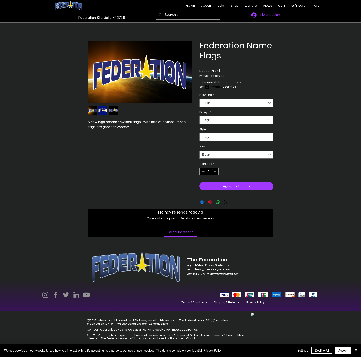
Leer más (229, 86)
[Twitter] (66, 295)
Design (205, 112)
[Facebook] (56, 295)
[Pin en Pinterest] (209, 202)
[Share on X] (225, 202)
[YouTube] (86, 295)
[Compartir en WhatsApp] (217, 202)
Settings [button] (302, 350)
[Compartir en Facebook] (202, 202)
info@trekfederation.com (223, 274)
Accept (342, 350)
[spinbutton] (209, 171)
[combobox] (236, 103)
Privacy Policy (255, 302)
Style (203, 129)
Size (203, 146)
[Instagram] (45, 295)
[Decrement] (202, 171)
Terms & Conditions (194, 302)
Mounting (206, 94)
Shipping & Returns (226, 302)
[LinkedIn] (76, 295)
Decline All (322, 350)
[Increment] (215, 171)
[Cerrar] (355, 350)
